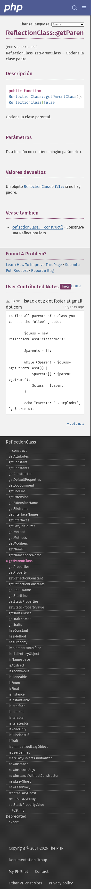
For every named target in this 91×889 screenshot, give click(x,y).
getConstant (18, 462)
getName (16, 549)
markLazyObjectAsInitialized (30, 758)
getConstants (19, 468)
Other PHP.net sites (25, 883)
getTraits (15, 625)
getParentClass (21, 561)
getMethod (17, 532)
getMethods (18, 538)
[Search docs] (74, 8)
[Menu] (84, 8)
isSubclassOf (19, 735)
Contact (42, 871)
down (18, 301)
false (49, 102)
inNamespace (19, 660)
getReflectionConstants (27, 584)
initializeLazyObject (24, 654)
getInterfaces (19, 520)
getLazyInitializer (22, 526)
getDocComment (21, 485)
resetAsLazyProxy (22, 799)
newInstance (18, 764)
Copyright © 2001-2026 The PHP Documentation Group (36, 854)
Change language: (35, 24)
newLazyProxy (19, 787)
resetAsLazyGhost (22, 793)
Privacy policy (61, 883)
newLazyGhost (20, 781)
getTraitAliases (20, 613)
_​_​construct (18, 451)
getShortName (20, 590)
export (14, 822)
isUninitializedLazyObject (28, 747)
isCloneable (18, 677)
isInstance (17, 694)
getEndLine (17, 491)
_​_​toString (16, 810)
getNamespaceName (25, 555)
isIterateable (19, 723)
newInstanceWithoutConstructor (33, 776)
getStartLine (18, 596)
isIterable (16, 718)
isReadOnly (17, 729)
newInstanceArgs (22, 770)
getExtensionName (23, 503)
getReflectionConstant (26, 578)
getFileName (18, 509)
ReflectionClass (25, 102)
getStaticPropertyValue (26, 607)
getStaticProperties (24, 602)
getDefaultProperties (25, 480)
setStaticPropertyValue (26, 805)
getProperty (18, 572)
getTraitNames (20, 619)
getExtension (19, 497)
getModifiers (18, 543)
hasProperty (18, 642)
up (9, 302)
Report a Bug (42, 270)
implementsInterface (25, 648)
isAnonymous (19, 671)
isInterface (17, 706)
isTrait (13, 741)
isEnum (14, 683)
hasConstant (18, 631)
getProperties (19, 567)
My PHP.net (18, 871)
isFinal (14, 689)
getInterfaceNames (24, 514)
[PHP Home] (13, 7)
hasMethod (17, 636)
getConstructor (20, 474)
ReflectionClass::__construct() (37, 227)
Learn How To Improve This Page (34, 264)
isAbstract (16, 665)
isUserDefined (19, 752)
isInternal (16, 712)
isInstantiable (19, 700)
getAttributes (19, 456)
